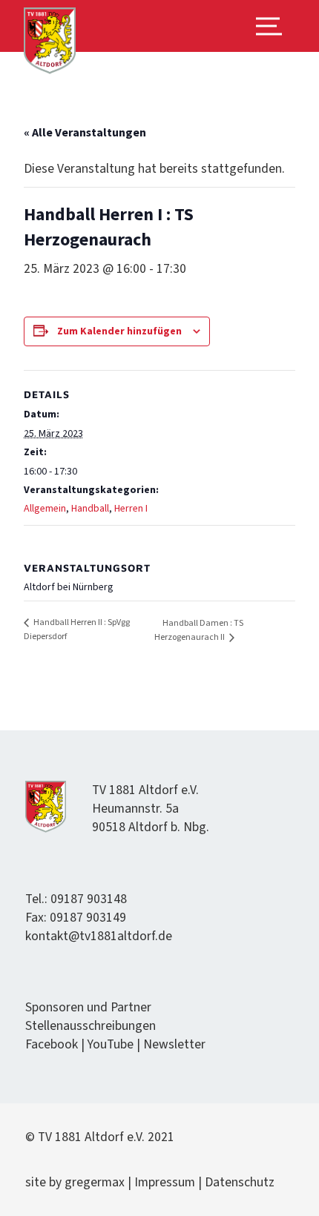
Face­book (51, 1044)
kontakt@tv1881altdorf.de (98, 936)
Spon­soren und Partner (88, 1007)
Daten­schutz (239, 1182)
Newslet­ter (174, 1044)
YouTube (111, 1044)
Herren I (131, 508)
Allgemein (45, 508)
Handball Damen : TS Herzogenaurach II (198, 630)
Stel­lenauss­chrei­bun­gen (90, 1026)
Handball (90, 508)
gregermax (96, 1182)
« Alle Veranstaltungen (85, 133)
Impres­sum (164, 1182)
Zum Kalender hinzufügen (119, 331)
